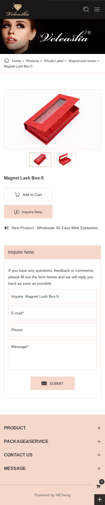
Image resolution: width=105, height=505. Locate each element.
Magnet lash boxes (82, 61)
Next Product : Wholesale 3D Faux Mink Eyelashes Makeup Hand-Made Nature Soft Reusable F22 (51, 229)
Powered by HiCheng (52, 495)
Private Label (54, 61)
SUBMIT (57, 383)
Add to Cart (32, 194)
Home (16, 61)
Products (32, 61)
